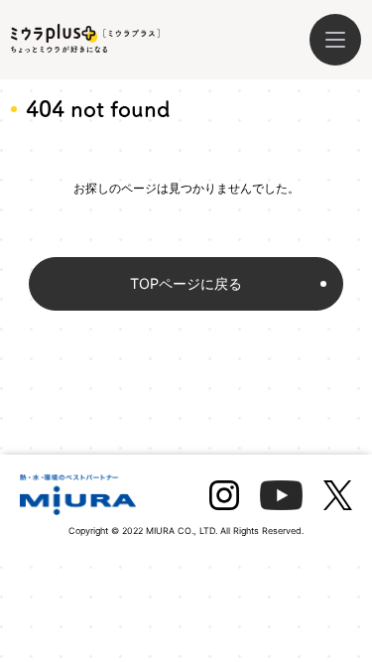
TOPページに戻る (186, 283)
